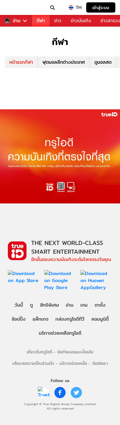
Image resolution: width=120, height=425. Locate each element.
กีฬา (41, 20)
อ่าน (16, 20)
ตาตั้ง (100, 305)
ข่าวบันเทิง (81, 20)
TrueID (16, 7)
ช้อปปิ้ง (19, 319)
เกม (84, 305)
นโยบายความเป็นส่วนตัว (33, 363)
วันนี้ (19, 305)
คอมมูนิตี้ (100, 319)
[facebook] (60, 392)
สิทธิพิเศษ (49, 305)
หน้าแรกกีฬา (21, 62)
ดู (31, 305)
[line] (44, 392)
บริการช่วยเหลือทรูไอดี (60, 333)
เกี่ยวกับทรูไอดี (39, 351)
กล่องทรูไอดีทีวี (69, 319)
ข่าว (57, 20)
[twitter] (76, 392)
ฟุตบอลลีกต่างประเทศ (64, 62)
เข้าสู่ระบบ (100, 7)
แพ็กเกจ (40, 319)
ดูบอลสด (103, 62)
